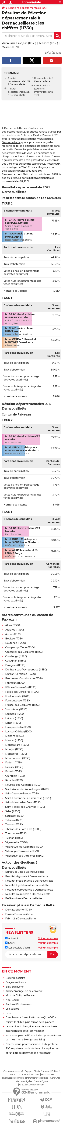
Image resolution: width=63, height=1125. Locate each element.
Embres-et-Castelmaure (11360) (24, 678)
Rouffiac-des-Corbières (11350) (23, 784)
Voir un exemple (48, 938)
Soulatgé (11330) (14, 815)
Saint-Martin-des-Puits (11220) (23, 802)
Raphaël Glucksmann (18, 1004)
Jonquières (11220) (16, 709)
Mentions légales (24, 1081)
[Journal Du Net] (16, 1107)
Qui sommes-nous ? (13, 1071)
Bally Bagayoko (15, 986)
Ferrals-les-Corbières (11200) (22, 691)
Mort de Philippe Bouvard (21, 995)
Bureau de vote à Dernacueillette (24, 871)
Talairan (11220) (14, 820)
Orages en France (16, 982)
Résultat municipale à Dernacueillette (27, 894)
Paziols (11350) (13, 771)
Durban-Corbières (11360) (20, 674)
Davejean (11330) (26, 43)
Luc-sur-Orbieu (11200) (18, 731)
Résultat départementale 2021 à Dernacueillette (19, 81)
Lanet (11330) (13, 722)
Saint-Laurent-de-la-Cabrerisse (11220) (28, 798)
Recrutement (48, 1074)
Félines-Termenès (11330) (20, 687)
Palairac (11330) (14, 767)
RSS (37, 1074)
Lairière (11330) (14, 718)
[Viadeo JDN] (46, 1114)
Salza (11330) (12, 811)
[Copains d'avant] (16, 1114)
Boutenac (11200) (15, 643)
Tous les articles (26, 1074)
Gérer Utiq (55, 1078)
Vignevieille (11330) (16, 842)
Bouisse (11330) (14, 638)
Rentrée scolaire (15, 977)
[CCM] (46, 1100)
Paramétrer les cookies (37, 1078)
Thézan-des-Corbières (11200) (23, 829)
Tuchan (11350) (14, 837)
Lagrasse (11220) (14, 713)
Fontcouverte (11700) (17, 696)
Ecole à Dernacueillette (19, 914)
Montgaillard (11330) (17, 744)
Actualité (13, 938)
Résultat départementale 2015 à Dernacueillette (19, 91)
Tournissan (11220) (16, 833)
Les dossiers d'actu (19, 947)
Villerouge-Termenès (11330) (22, 851)
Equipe (28, 1071)
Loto (8, 1013)
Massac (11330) (10, 47)
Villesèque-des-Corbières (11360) (24, 855)
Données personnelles (13, 1078)
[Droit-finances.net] (46, 1107)
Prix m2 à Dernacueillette (20, 918)
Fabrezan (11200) (15, 682)
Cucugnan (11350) (15, 660)
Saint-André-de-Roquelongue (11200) (27, 789)
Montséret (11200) (16, 753)
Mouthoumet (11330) (17, 758)
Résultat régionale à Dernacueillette (26, 876)
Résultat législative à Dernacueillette (27, 885)
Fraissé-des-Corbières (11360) (22, 705)
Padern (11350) (13, 762)
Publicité (55, 1071)
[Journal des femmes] (16, 1100)
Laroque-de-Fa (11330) (18, 727)
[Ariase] (16, 1121)
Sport (11, 942)
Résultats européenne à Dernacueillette (29, 889)
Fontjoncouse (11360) (17, 700)
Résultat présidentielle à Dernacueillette (29, 880)
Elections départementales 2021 (27, 7)
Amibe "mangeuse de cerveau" (24, 991)
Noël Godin (12, 1000)
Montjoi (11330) (14, 749)
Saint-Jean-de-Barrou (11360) (22, 793)
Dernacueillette (42, 85)
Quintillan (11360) (15, 775)
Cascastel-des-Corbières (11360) (24, 651)
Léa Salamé (12, 1008)
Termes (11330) (14, 824)
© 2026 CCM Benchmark (31, 1085)
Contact (13, 1074)
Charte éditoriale (42, 1071)
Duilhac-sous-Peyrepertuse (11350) (26, 669)
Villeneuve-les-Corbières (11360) (24, 846)
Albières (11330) (14, 629)
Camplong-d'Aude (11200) (20, 647)
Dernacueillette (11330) (18, 909)
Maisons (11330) (48, 43)
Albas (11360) (12, 625)
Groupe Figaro (41, 1081)
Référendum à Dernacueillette (23, 898)
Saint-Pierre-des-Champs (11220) (25, 806)
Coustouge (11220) (16, 656)
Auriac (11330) (13, 634)
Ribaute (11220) (14, 780)
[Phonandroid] (46, 1121)
